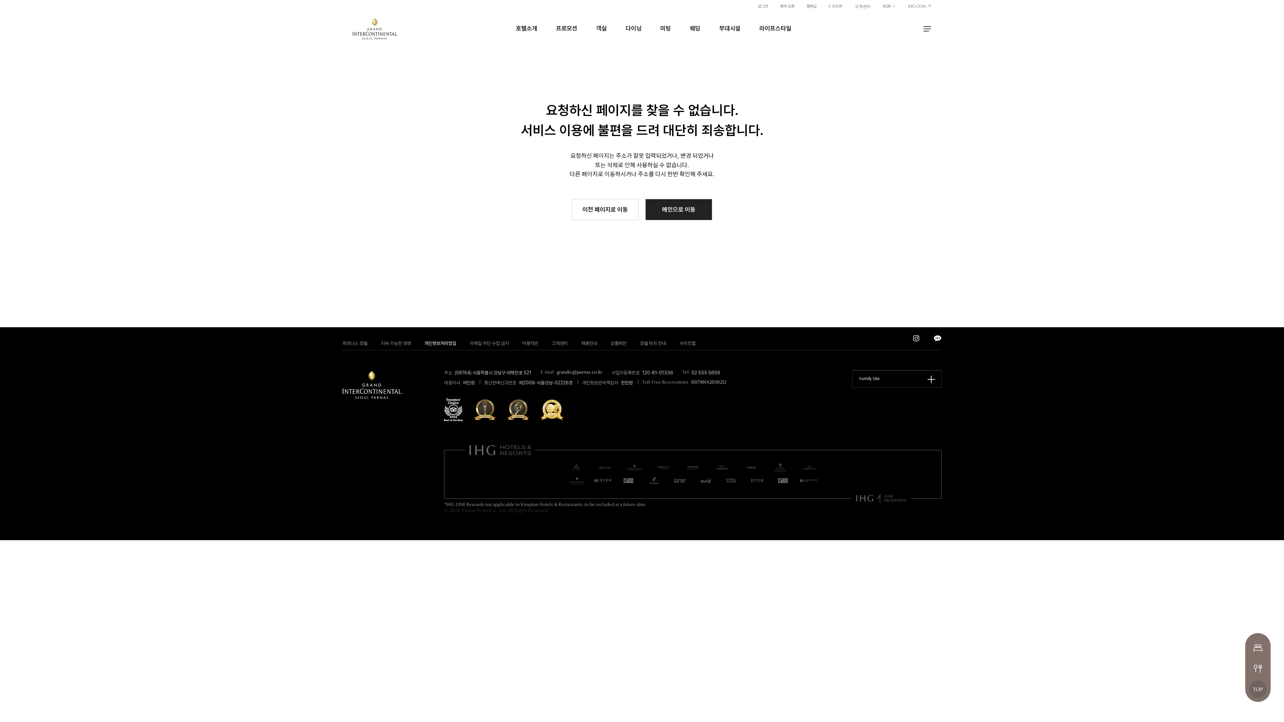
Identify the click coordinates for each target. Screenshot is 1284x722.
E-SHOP (836, 7)
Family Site (869, 379)
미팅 (665, 28)
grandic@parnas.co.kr (579, 372)
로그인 (763, 6)
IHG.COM (917, 7)
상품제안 (619, 343)
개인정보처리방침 (440, 343)
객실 (601, 28)
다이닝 (634, 28)
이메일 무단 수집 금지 (489, 343)
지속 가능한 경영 (396, 343)
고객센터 (863, 7)
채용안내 (589, 343)
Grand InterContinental (375, 28)
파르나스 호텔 (354, 343)
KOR (887, 6)
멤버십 (812, 6)
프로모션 (566, 28)
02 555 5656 (705, 372)
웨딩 (695, 28)
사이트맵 (687, 343)
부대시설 (730, 28)
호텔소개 (526, 28)
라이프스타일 (775, 28)
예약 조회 (787, 6)
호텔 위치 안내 (653, 343)
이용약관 (530, 343)
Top (1258, 690)
